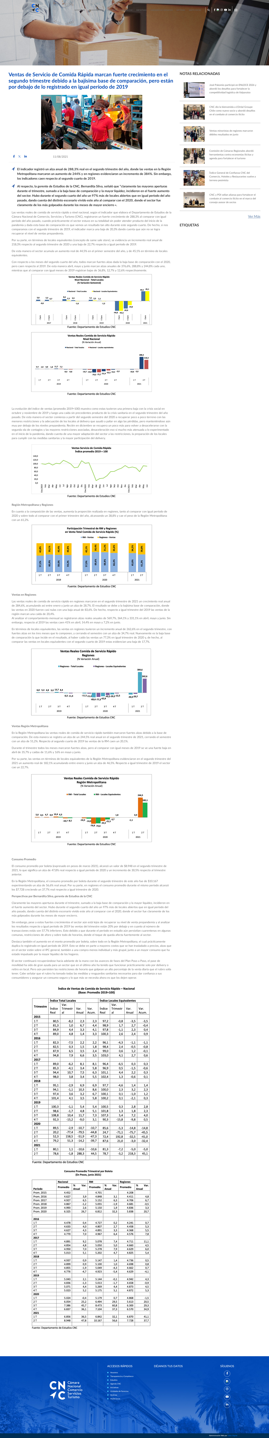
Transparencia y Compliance (121, 1376)
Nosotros (80, 10)
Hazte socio (195, 10)
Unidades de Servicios (161, 10)
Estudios (112, 10)
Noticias (181, 10)
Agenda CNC (126, 10)
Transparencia (96, 10)
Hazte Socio (115, 1399)
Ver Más (254, 216)
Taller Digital (232, 1435)
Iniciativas (141, 10)
